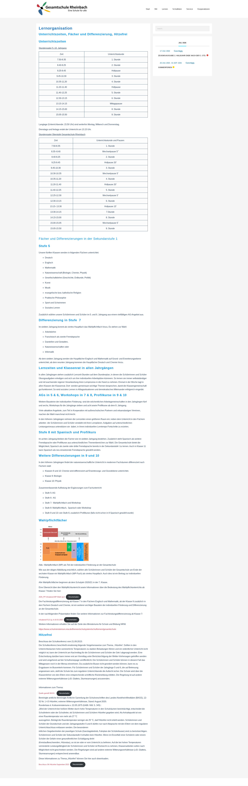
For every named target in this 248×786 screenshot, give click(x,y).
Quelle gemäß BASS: (47, 693)
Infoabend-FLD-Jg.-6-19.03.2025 (51, 620)
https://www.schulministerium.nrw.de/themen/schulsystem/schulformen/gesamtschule (77, 629)
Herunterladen (73, 597)
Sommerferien (165, 67)
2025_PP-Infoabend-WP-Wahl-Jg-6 (52, 597)
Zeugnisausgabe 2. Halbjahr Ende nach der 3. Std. (182, 56)
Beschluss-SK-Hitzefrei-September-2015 (54, 764)
